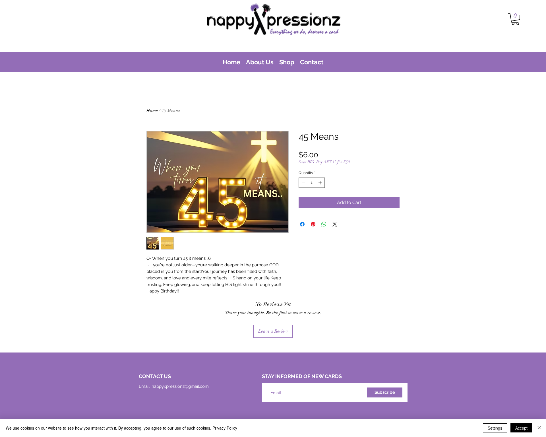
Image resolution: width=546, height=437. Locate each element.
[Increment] (320, 182)
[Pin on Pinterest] (313, 224)
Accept (521, 428)
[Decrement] (302, 182)
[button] (515, 19)
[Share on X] (334, 224)
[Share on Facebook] (302, 224)
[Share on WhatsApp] (323, 224)
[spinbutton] (311, 182)
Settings (495, 428)
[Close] (539, 427)
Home (152, 111)
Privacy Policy (224, 428)
